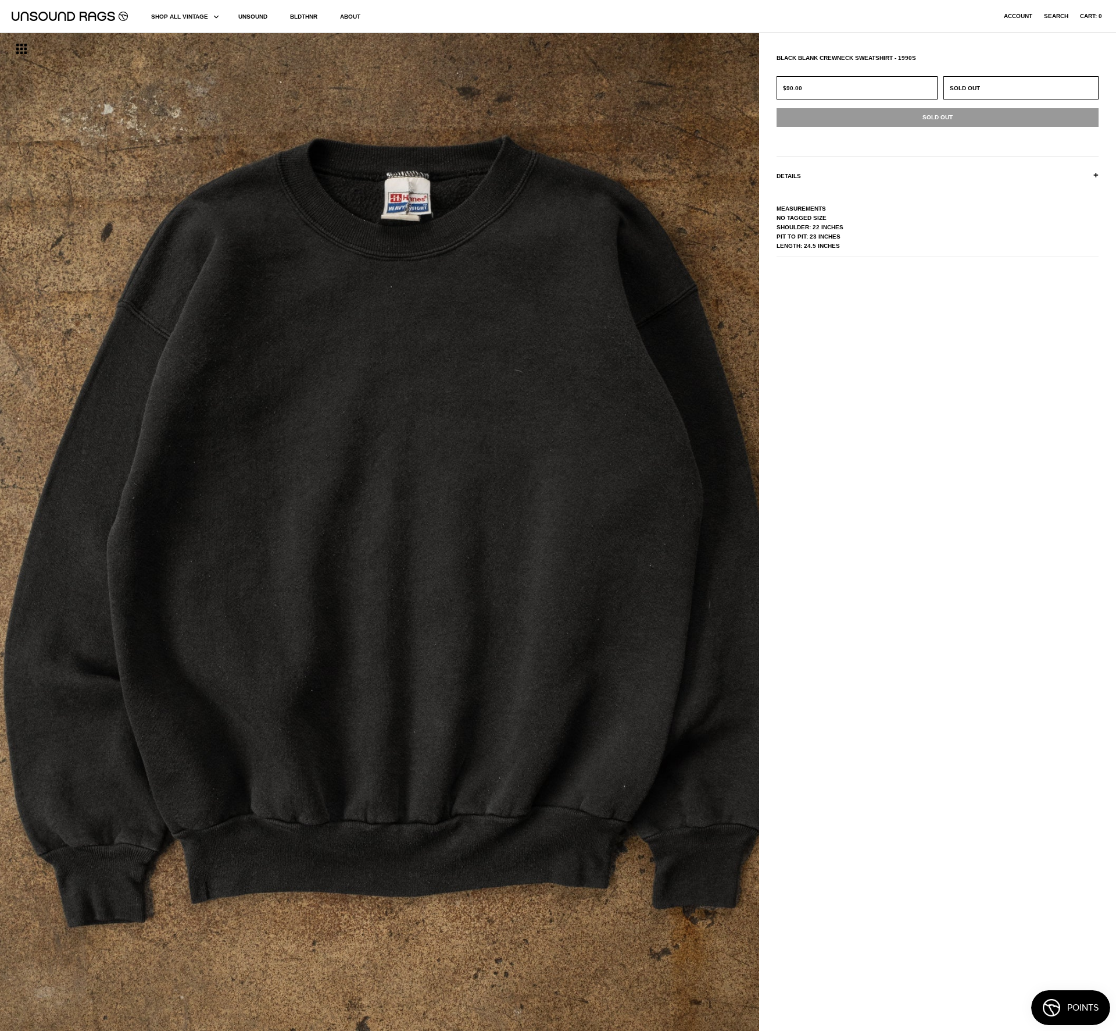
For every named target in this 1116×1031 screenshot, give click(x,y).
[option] (190, 532)
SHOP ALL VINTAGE (179, 16)
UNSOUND (252, 16)
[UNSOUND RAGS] (70, 16)
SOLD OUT (965, 88)
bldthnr (303, 16)
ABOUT (350, 16)
